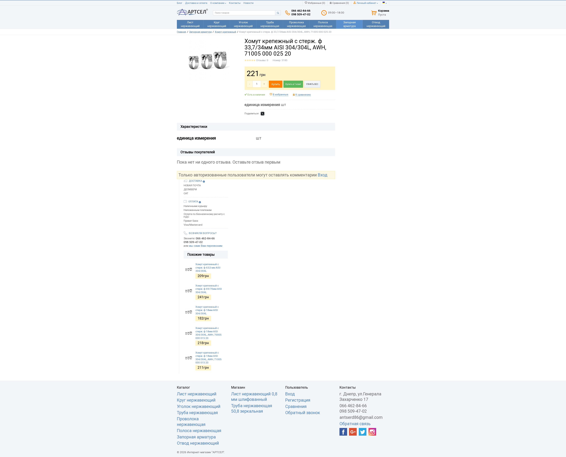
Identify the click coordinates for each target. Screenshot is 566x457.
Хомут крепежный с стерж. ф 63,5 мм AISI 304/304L (207, 267)
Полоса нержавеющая (199, 430)
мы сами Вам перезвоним (205, 245)
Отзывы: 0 (262, 60)
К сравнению (303, 94)
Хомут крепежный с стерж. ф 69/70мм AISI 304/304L (208, 289)
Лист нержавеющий (196, 393)
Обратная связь (355, 423)
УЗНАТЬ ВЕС (312, 84)
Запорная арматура (200, 31)
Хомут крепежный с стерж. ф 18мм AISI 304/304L (207, 310)
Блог (179, 2)
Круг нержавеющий (196, 400)
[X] (262, 113)
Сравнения (296, 406)
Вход (322, 174)
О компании (217, 2)
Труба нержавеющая (197, 412)
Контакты (235, 2)
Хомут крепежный (225, 31)
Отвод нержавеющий (198, 443)
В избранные (280, 94)
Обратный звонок (302, 412)
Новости (248, 2)
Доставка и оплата (196, 2)
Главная (181, 31)
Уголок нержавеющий (198, 406)
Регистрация (297, 400)
